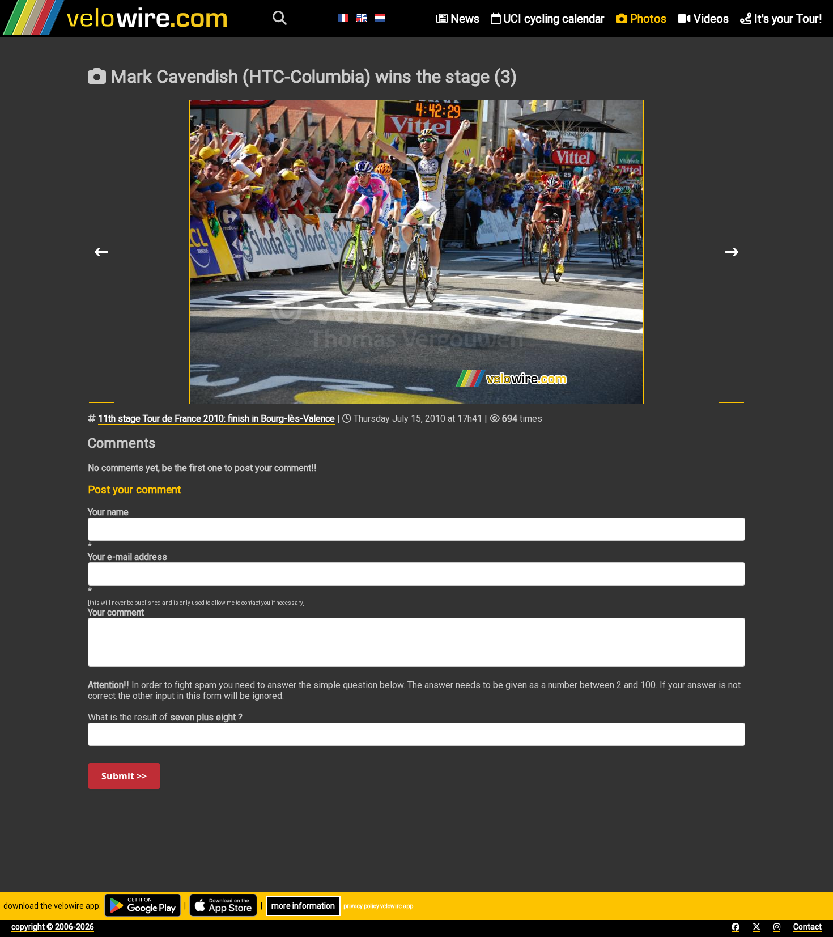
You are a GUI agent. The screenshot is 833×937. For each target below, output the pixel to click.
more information (303, 905)
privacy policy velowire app (378, 906)
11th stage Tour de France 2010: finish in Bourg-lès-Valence (216, 418)
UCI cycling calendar (553, 19)
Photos (646, 19)
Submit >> (124, 776)
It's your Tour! (786, 19)
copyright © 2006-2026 (52, 926)
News (463, 19)
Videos (710, 19)
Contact (807, 926)
